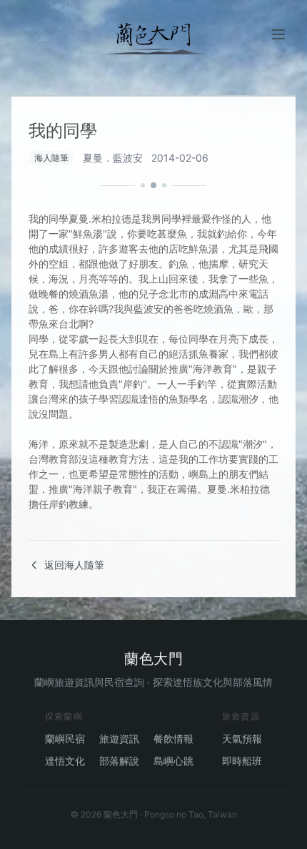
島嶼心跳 (173, 761)
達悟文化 (65, 761)
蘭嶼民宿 (65, 738)
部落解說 (119, 761)
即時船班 (242, 761)
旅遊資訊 (119, 738)
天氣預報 (242, 738)
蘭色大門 (153, 658)
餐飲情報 (173, 738)
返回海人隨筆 (74, 565)
